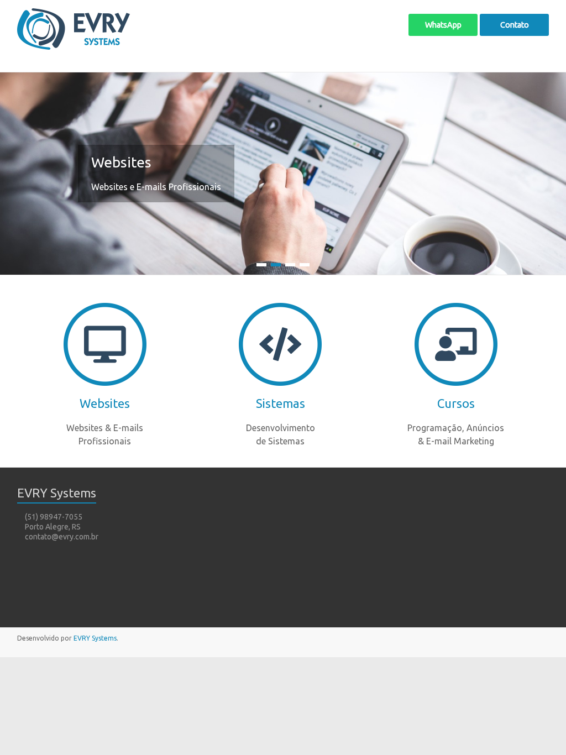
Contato (514, 24)
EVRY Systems (95, 638)
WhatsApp (443, 24)
